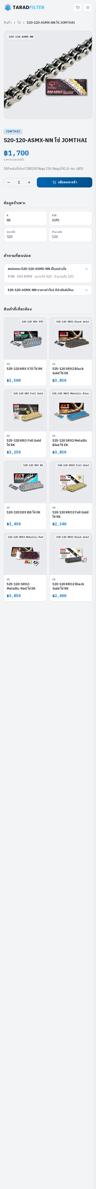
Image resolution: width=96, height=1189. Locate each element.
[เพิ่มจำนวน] (29, 182)
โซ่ (19, 22)
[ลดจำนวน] (8, 182)
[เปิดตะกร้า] (77, 7)
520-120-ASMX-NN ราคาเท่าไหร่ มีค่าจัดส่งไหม (41, 290)
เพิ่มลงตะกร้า (67, 182)
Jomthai (13, 131)
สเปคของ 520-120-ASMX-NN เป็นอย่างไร (37, 269)
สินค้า (7, 22)
